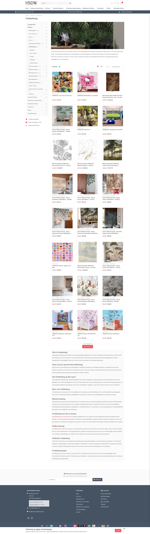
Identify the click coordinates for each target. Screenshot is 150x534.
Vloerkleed (100, 8)
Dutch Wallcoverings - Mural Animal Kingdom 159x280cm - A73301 (86, 301)
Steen (32, 37)
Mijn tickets (104, 499)
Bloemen (32, 50)
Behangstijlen (34, 30)
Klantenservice (80, 499)
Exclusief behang (58, 8)
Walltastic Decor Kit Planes (111, 333)
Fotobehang (33, 46)
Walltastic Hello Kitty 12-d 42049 (87, 95)
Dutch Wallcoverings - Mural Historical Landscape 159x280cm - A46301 (87, 233)
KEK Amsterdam (34, 66)
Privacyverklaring (80, 509)
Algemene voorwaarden (82, 507)
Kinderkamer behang (36, 43)
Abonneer (98, 479)
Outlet (108, 8)
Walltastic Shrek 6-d (83, 129)
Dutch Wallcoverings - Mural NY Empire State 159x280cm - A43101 (112, 233)
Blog (77, 493)
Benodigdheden (34, 79)
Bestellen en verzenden (82, 501)
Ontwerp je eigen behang (73, 8)
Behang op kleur (35, 69)
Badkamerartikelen (88, 8)
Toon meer (87, 346)
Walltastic (32, 60)
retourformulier (34, 504)
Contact (78, 512)
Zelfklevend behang (35, 82)
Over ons (78, 496)
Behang (47, 8)
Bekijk (118, 530)
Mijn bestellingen (105, 496)
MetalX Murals (34, 63)
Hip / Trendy (33, 34)
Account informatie (106, 493)
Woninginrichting (118, 8)
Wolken (32, 56)
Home (27, 8)
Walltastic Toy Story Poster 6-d (62, 95)
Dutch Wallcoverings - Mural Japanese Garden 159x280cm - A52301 (61, 233)
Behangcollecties (35, 76)
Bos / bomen (33, 53)
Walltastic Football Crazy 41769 (112, 129)
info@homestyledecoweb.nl (36, 511)
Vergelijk (103, 504)
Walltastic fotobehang (58, 441)
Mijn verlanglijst (105, 501)
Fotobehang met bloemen (59, 401)
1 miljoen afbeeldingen (51, 531)
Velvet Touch (33, 85)
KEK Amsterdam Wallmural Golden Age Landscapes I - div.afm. (111, 165)
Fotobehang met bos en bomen (60, 416)
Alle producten (105, 507)
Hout (31, 40)
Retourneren (79, 504)
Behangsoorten (34, 73)
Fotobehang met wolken (58, 429)
